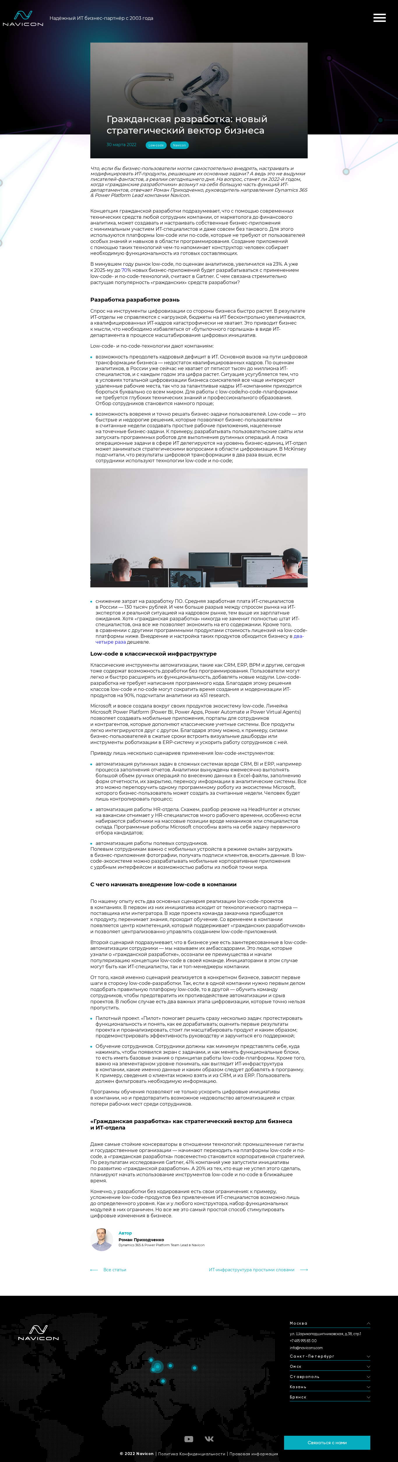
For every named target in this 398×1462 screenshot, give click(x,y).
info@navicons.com (306, 1348)
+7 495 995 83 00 (303, 1341)
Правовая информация (254, 1454)
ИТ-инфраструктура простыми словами (252, 1269)
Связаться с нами (327, 1442)
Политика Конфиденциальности (191, 1454)
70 (124, 270)
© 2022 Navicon (137, 1454)
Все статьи (114, 1269)
